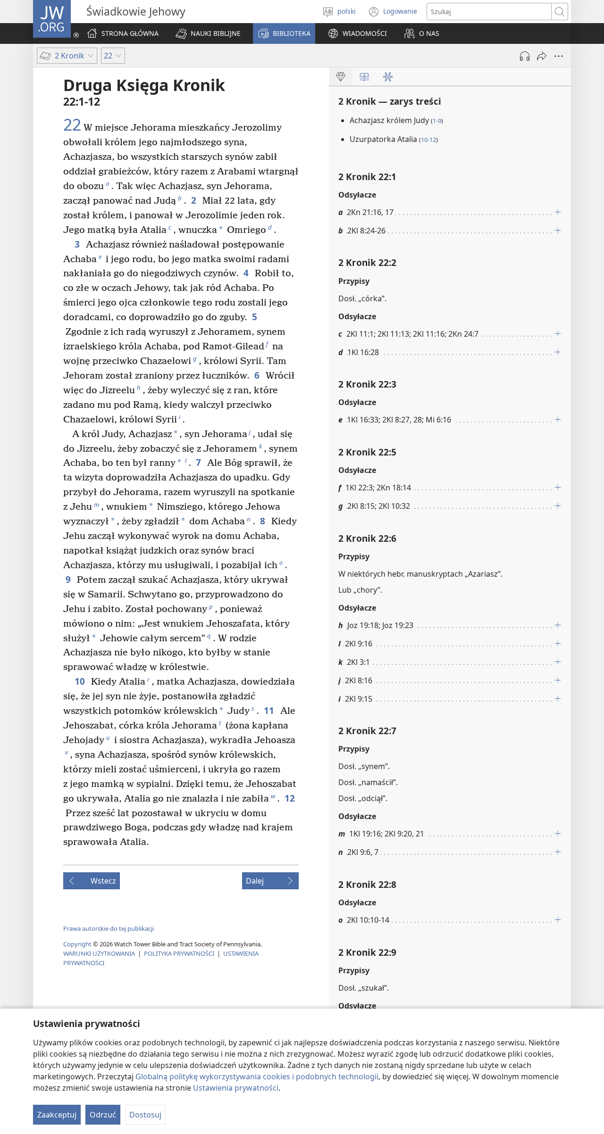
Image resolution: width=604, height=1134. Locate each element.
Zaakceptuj (56, 1114)
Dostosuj (145, 1114)
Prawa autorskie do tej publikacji (108, 928)
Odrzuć (103, 1114)
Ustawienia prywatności (235, 1088)
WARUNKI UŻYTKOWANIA (99, 953)
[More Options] (558, 56)
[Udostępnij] (541, 56)
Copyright (77, 944)
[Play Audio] (524, 56)
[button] (208, 33)
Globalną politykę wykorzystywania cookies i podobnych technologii (256, 1076)
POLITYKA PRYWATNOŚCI (179, 953)
